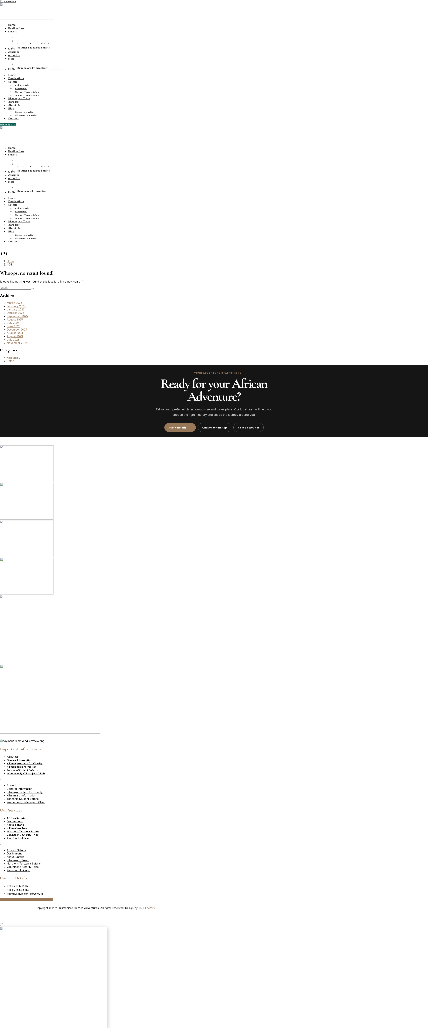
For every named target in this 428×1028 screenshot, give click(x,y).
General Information (24, 112)
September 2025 (17, 316)
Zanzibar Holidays (18, 838)
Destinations (15, 821)
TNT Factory (146, 908)
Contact (13, 118)
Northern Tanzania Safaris (27, 92)
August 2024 (15, 333)
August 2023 (15, 336)
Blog (11, 108)
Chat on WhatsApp (214, 427)
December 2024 (17, 329)
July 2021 (13, 339)
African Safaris (22, 85)
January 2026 (16, 309)
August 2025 (15, 319)
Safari (10, 361)
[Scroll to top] (1, 923)
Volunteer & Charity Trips (22, 834)
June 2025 (13, 326)
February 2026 (16, 306)
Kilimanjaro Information (26, 115)
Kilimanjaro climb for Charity (24, 763)
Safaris (12, 81)
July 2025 (13, 322)
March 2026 (14, 302)
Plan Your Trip (180, 427)
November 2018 (17, 343)
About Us (12, 756)
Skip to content (8, 1)
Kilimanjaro (14, 357)
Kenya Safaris (21, 88)
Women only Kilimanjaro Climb (26, 773)
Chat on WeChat (248, 427)
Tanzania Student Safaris (22, 770)
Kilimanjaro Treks (18, 828)
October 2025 (15, 312)
